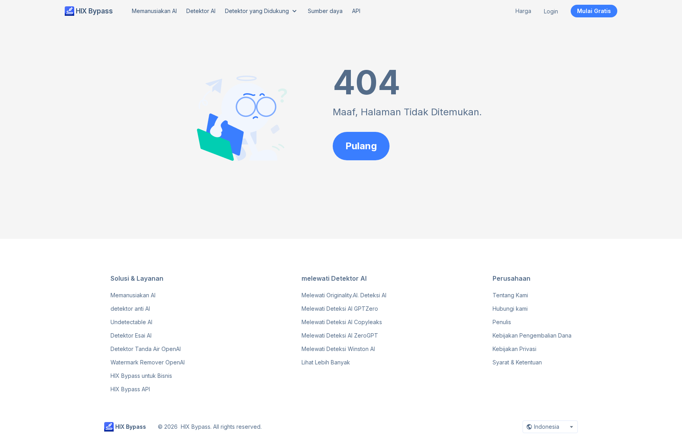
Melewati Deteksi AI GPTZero (340, 308)
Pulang (361, 146)
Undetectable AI (131, 322)
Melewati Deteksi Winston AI (338, 348)
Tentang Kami (510, 295)
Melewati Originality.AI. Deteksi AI (344, 295)
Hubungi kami (510, 308)
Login (551, 11)
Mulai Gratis (594, 11)
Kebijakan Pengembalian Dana (532, 335)
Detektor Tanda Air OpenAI (146, 348)
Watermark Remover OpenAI (148, 362)
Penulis (502, 322)
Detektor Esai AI (131, 335)
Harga (523, 11)
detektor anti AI (130, 308)
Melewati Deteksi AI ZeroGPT (340, 335)
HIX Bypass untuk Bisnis (141, 375)
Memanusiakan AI (133, 295)
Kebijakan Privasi (514, 348)
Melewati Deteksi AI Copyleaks (342, 322)
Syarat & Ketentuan (517, 362)
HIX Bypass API (130, 389)
